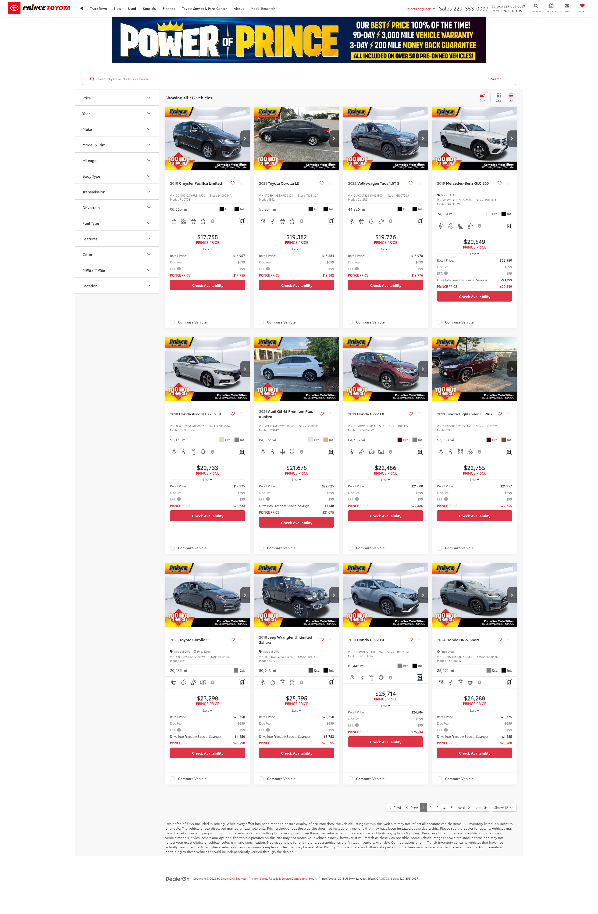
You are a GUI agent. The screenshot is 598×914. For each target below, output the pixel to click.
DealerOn (227, 878)
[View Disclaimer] (213, 221)
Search (496, 79)
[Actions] (241, 183)
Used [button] (132, 8)
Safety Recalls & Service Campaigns (283, 878)
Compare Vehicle (192, 322)
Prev (413, 807)
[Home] (82, 8)
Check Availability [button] (207, 285)
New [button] (117, 8)
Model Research (263, 8)
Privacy (253, 878)
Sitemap (241, 878)
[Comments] (242, 221)
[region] (207, 265)
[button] (245, 138)
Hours (313, 878)
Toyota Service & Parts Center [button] (204, 8)
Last (479, 807)
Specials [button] (149, 8)
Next (462, 807)
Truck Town (98, 8)
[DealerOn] (178, 878)
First (396, 807)
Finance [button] (169, 8)
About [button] (239, 8)
